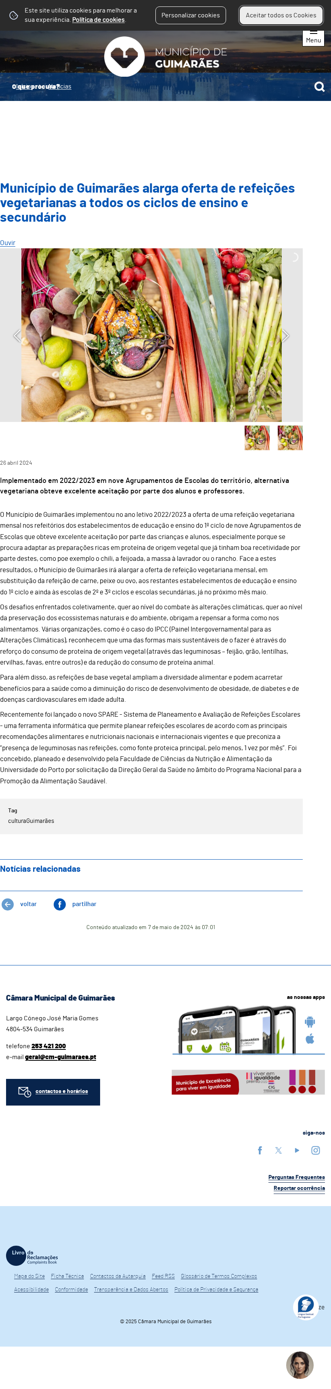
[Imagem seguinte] (286, 336)
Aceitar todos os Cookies (281, 15)
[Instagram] (315, 1150)
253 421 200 (48, 1046)
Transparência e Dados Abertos (131, 1289)
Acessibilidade (31, 1289)
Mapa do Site (29, 1276)
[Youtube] (297, 1150)
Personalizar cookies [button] (190, 15)
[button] (257, 438)
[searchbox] (165, 87)
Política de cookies (98, 20)
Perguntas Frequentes (296, 1177)
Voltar (28, 904)
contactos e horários (62, 1091)
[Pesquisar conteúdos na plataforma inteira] (319, 87)
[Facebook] (260, 1150)
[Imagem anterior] (17, 336)
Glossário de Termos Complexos (219, 1276)
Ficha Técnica (67, 1276)
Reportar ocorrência (299, 1188)
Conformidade (71, 1289)
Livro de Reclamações (32, 1256)
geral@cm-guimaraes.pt (60, 1057)
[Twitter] (278, 1150)
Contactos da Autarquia (118, 1276)
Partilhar (84, 904)
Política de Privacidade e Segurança (216, 1289)
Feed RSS (163, 1276)
